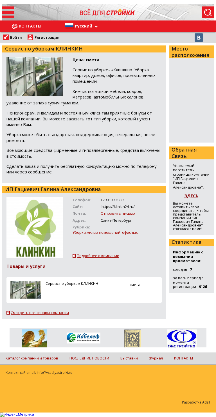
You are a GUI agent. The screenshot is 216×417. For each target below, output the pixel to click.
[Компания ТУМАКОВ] (34, 339)
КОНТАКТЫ (183, 358)
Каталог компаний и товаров (32, 358)
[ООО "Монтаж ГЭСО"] (132, 339)
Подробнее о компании (98, 255)
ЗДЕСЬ (191, 195)
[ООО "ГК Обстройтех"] (182, 339)
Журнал (156, 358)
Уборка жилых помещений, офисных (105, 232)
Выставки (129, 358)
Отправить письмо (118, 213)
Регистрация (47, 37)
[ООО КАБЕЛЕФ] (83, 338)
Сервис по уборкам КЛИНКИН (72, 283)
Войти (16, 37)
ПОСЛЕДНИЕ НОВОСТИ (89, 358)
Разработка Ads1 (196, 402)
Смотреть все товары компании (40, 312)
